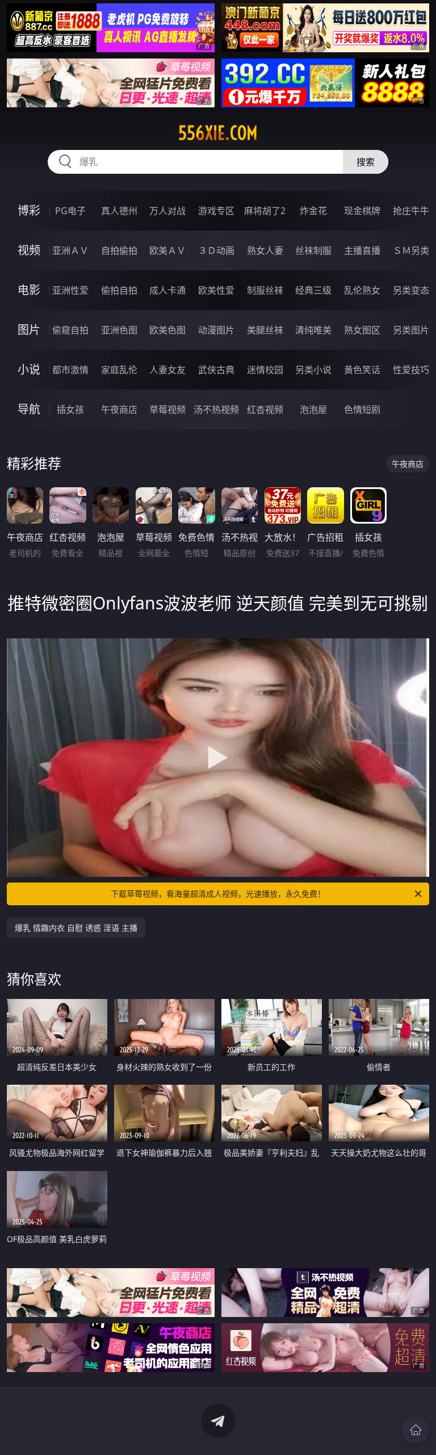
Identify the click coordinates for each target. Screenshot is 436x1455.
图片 (29, 329)
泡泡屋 (313, 409)
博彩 (29, 210)
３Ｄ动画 (216, 250)
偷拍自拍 (119, 290)
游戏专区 (216, 210)
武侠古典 (216, 369)
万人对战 (167, 210)
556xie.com (218, 133)
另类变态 (411, 290)
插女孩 (70, 409)
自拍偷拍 (119, 250)
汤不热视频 (216, 409)
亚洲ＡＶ (70, 250)
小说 (29, 369)
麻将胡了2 (265, 210)
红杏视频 (265, 409)
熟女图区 (362, 330)
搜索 (366, 162)
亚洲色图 (119, 330)
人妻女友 (167, 369)
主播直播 (362, 250)
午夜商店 (119, 409)
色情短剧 (362, 409)
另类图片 (411, 330)
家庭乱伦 (119, 369)
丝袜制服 (313, 250)
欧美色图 (167, 330)
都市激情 (70, 369)
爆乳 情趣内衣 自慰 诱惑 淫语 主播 (76, 927)
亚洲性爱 (70, 290)
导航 (29, 409)
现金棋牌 (362, 210)
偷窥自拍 (70, 330)
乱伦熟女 (362, 290)
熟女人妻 (265, 250)
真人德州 (119, 210)
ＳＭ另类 (411, 250)
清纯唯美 (313, 330)
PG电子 (70, 210)
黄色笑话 (362, 369)
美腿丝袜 (265, 330)
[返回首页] (415, 1430)
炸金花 (313, 210)
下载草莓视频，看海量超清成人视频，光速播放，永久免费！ (218, 893)
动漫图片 (216, 330)
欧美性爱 (216, 290)
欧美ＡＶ (167, 250)
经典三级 (313, 290)
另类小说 (313, 369)
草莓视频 (167, 409)
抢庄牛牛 (411, 210)
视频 (29, 250)
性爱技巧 (411, 369)
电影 (29, 290)
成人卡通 (167, 290)
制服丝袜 (265, 290)
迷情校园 (265, 369)
